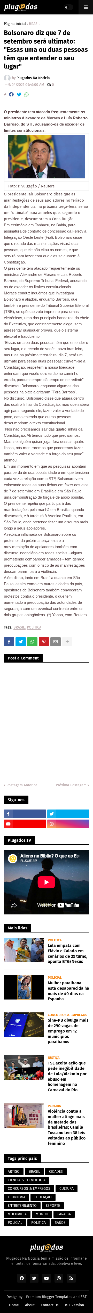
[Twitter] (19, 94)
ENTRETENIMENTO (22, 1205)
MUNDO (42, 1214)
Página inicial (15, 24)
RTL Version (74, 1305)
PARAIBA (64, 1214)
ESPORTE (53, 1205)
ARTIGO (14, 1171)
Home (14, 1305)
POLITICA (34, 628)
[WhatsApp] (27, 94)
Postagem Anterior (21, 785)
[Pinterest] (44, 641)
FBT (84, 1297)
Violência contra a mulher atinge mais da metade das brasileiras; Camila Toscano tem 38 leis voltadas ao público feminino (67, 1127)
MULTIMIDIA (17, 1214)
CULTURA (66, 1188)
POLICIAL (15, 1222)
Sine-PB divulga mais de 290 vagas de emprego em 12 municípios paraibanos (68, 1031)
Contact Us (50, 1305)
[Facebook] (11, 94)
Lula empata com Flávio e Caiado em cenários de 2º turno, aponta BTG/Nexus (67, 953)
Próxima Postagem (71, 785)
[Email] (55, 641)
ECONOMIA (16, 1197)
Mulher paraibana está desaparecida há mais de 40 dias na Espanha (68, 990)
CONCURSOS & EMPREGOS (29, 1188)
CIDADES (56, 1171)
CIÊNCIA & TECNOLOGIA (26, 1180)
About (30, 1305)
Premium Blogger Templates (49, 1297)
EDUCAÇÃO (43, 1197)
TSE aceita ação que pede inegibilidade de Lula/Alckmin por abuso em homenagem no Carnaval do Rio (67, 1076)
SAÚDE (60, 1222)
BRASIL (34, 24)
